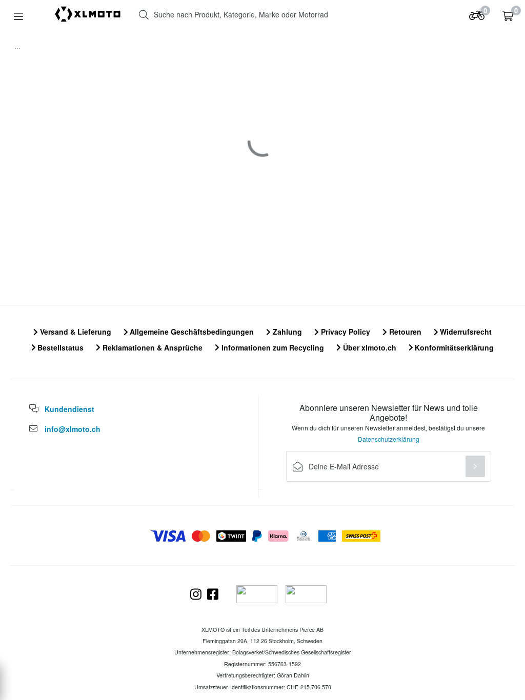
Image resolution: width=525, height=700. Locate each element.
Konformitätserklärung (453, 347)
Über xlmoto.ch (368, 347)
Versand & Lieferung (74, 331)
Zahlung (286, 331)
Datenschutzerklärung (388, 439)
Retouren (404, 331)
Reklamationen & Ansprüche (151, 347)
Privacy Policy (344, 331)
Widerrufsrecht (465, 331)
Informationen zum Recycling (271, 347)
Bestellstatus (59, 347)
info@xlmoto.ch (72, 429)
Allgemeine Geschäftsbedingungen (191, 331)
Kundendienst (69, 409)
